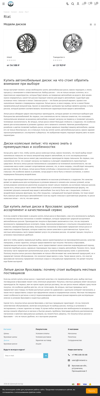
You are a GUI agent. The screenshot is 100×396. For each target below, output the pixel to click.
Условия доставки (43, 337)
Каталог (7, 329)
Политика (72, 337)
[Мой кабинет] (78, 4)
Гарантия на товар (43, 340)
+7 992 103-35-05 (79, 355)
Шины (6, 333)
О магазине (73, 329)
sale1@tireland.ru (79, 360)
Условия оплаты (42, 333)
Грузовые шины (10, 337)
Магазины (72, 333)
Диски (6, 340)
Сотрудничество (75, 340)
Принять (91, 391)
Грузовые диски (10, 344)
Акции (38, 344)
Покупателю (41, 329)
